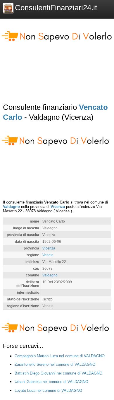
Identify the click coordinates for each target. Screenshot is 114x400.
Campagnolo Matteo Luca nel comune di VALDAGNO (60, 356)
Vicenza (58, 206)
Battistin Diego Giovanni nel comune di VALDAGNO (58, 373)
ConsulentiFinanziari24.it (56, 7)
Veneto (47, 255)
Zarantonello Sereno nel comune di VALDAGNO (55, 364)
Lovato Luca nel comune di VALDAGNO (48, 390)
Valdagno (11, 206)
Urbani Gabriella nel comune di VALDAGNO (51, 382)
